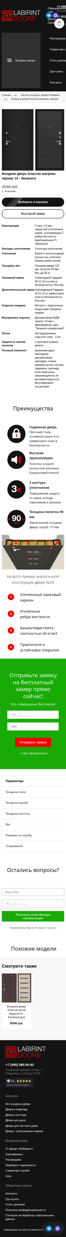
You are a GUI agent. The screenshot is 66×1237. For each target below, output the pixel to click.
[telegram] (49, 15)
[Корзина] (59, 23)
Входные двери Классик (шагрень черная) (34, 99)
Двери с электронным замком (24, 1131)
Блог (8, 1176)
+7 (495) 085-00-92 (20, 1065)
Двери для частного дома (22, 1125)
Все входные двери (18, 1103)
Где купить (56, 71)
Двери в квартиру (16, 1109)
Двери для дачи (15, 1120)
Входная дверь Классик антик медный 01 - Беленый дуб (16, 1012)
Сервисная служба (18, 1170)
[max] (57, 1228)
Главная (6, 95)
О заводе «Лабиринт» (19, 1148)
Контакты (56, 82)
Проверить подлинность (21, 1165)
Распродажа (57, 38)
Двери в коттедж (16, 1114)
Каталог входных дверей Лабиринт (40, 95)
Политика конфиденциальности (26, 1209)
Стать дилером (15, 1204)
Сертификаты (14, 1154)
